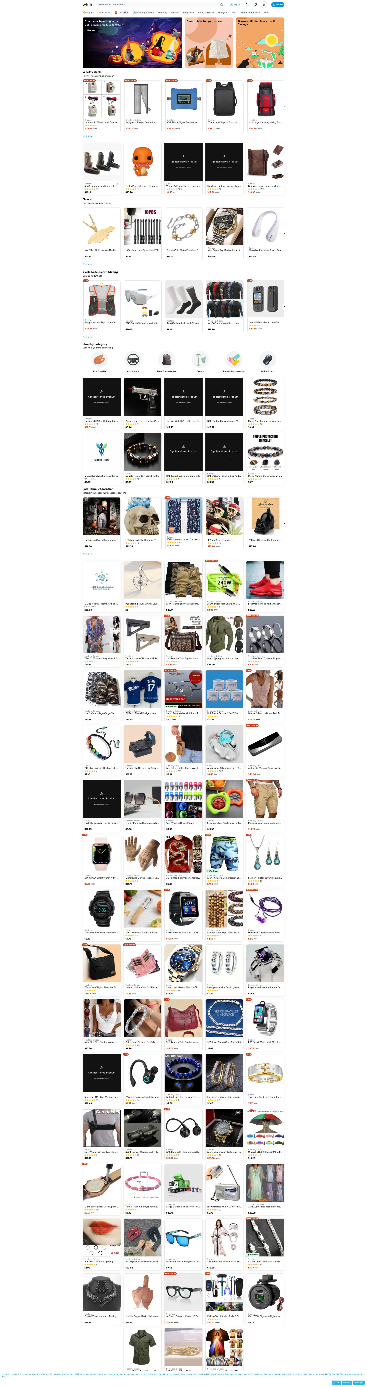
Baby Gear (188, 12)
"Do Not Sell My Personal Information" (345, 1374)
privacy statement (115, 1374)
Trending (162, 12)
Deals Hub (123, 12)
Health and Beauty (250, 12)
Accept (336, 1382)
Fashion (175, 12)
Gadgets (222, 12)
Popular (90, 12)
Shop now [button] (91, 30)
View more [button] (87, 136)
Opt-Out (347, 1382)
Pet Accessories (206, 12)
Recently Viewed (145, 12)
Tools (234, 12)
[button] (237, 4)
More (266, 12)
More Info (358, 1382)
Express (106, 12)
